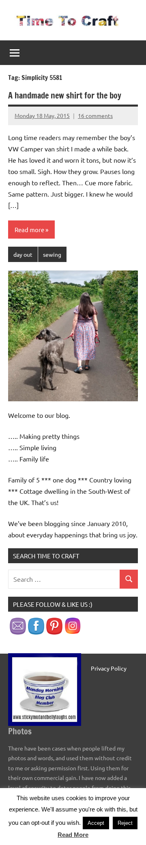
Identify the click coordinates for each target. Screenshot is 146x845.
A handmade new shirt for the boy (64, 95)
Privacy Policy (109, 668)
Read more (29, 229)
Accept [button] (96, 823)
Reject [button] (125, 823)
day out (22, 254)
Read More (73, 834)
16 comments (95, 115)
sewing (52, 254)
